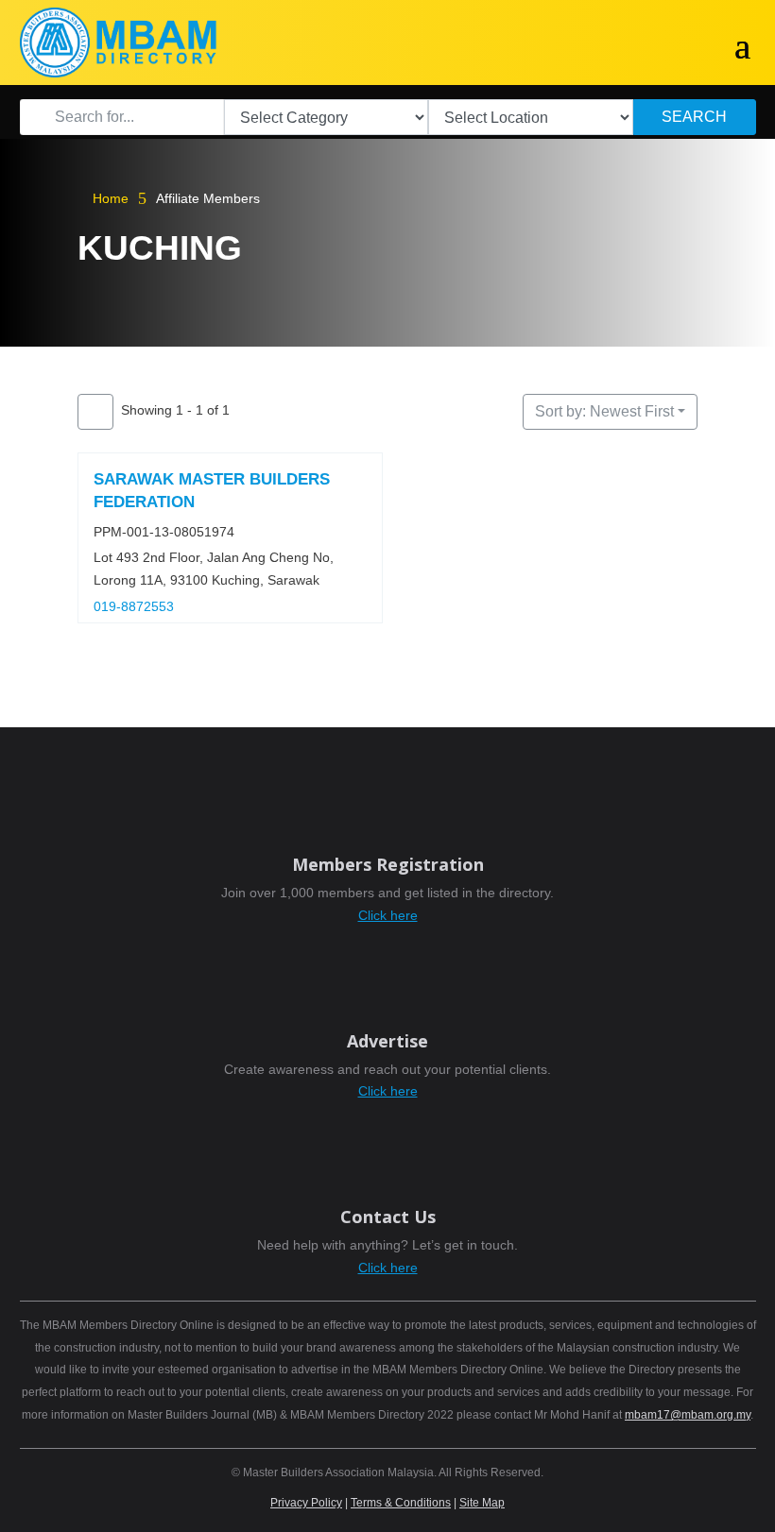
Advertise (387, 1041)
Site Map (482, 1502)
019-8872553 (134, 606)
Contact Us (388, 1216)
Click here (388, 915)
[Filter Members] (95, 412)
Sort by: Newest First (604, 411)
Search (694, 117)
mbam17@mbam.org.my (687, 1414)
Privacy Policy (306, 1502)
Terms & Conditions (401, 1502)
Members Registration (388, 864)
